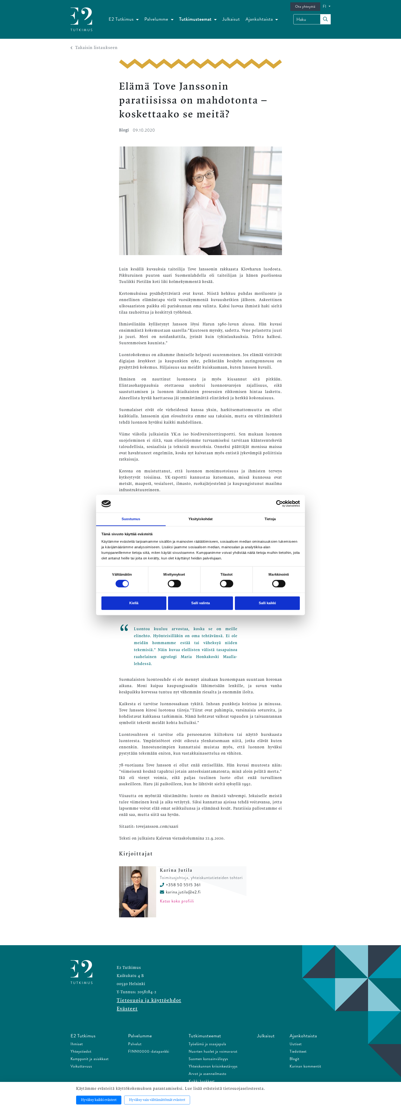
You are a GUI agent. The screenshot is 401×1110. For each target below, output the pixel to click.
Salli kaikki (267, 603)
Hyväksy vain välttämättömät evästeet (157, 1100)
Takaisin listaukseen (96, 47)
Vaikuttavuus (81, 1066)
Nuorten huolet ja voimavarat (213, 1051)
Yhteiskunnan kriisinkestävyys (213, 1066)
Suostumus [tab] (131, 519)
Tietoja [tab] (270, 519)
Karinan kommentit (305, 1066)
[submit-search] (325, 19)
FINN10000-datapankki (148, 1051)
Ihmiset (77, 1044)
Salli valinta (200, 603)
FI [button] (325, 6)
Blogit (294, 1058)
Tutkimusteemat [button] (196, 19)
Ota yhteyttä (305, 6)
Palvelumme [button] (156, 19)
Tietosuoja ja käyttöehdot (149, 1000)
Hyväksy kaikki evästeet (98, 1100)
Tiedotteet (298, 1051)
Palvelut (135, 1044)
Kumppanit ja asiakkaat (90, 1058)
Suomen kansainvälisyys (208, 1058)
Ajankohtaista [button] (260, 19)
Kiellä (133, 603)
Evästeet (127, 1008)
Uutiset (296, 1044)
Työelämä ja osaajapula (207, 1044)
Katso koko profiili (177, 901)
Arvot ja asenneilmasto (207, 1073)
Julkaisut (231, 19)
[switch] (174, 583)
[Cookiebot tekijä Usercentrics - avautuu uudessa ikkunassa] (279, 503)
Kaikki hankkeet (202, 1081)
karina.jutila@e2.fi (183, 892)
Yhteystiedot (81, 1051)
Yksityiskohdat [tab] (200, 519)
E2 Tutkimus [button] (122, 19)
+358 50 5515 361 (183, 885)
